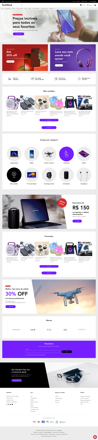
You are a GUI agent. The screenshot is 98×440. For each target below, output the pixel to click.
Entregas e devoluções (85, 396)
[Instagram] (8, 404)
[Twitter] (10, 404)
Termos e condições (84, 398)
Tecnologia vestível (34, 409)
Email (27, 349)
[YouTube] (12, 404)
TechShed (7, 5)
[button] (95, 5)
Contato (57, 396)
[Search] (22, 5)
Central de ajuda (58, 398)
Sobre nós (57, 400)
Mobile (32, 405)
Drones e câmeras (34, 401)
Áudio (32, 403)
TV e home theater (34, 407)
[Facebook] (7, 404)
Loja (31, 396)
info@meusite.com (10, 400)
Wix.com (60, 430)
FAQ (81, 404)
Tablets (32, 400)
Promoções (33, 411)
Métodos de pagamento (85, 400)
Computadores (34, 398)
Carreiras (57, 402)
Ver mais (49, 120)
